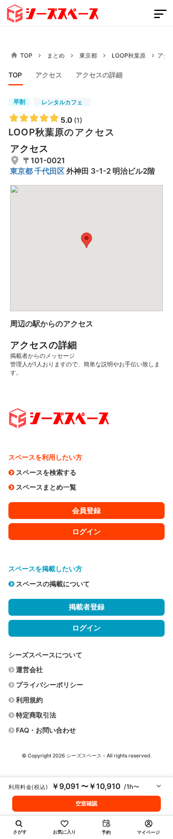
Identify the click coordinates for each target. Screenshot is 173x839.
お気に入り (64, 832)
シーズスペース (84, 755)
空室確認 (86, 803)
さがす (20, 832)
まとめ (56, 55)
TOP (26, 55)
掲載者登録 (87, 607)
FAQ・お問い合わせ (46, 730)
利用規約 (29, 700)
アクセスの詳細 (99, 75)
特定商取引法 (36, 715)
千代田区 (50, 171)
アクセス (48, 75)
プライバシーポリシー (49, 684)
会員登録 (86, 510)
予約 (106, 832)
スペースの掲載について (53, 584)
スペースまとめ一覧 (46, 487)
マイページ (148, 832)
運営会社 (29, 669)
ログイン (86, 531)
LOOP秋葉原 (129, 55)
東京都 (88, 55)
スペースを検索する (46, 472)
